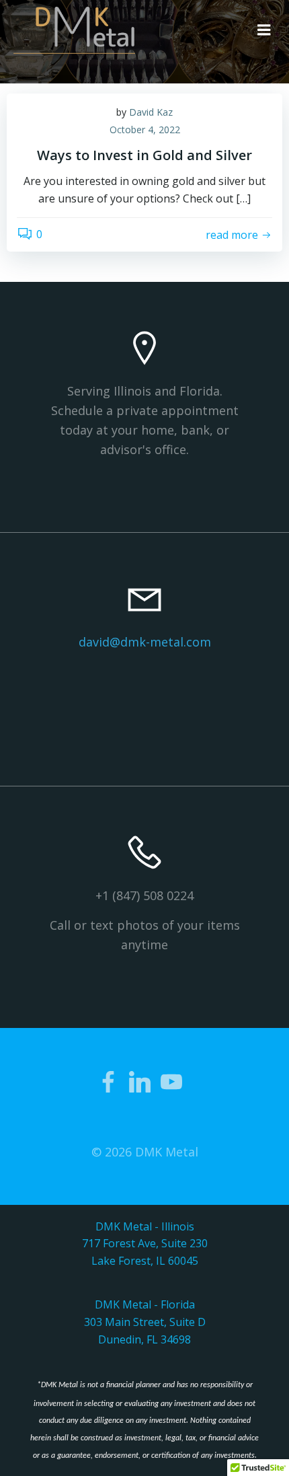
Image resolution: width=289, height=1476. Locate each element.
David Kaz (151, 112)
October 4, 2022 (145, 129)
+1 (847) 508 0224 (144, 895)
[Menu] (264, 30)
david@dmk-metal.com (145, 642)
